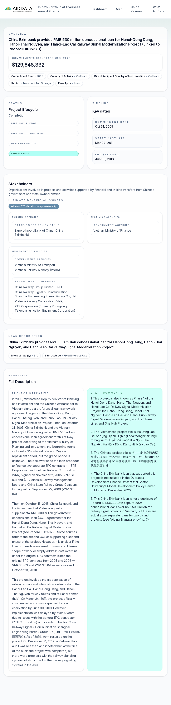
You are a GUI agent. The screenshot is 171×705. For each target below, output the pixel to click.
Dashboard (100, 9)
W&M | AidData (158, 9)
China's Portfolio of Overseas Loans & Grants (58, 9)
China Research (138, 9)
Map (119, 9)
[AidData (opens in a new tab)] (18, 9)
